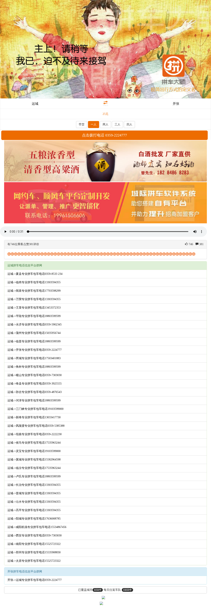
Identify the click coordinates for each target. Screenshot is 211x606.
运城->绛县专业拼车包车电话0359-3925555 (34, 383)
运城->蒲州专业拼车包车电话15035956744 (34, 332)
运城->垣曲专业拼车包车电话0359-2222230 (34, 434)
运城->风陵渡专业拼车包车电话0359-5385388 (35, 425)
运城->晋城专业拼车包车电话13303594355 (34, 493)
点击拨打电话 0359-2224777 (104, 135)
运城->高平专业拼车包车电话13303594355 (34, 510)
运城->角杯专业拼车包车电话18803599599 (34, 366)
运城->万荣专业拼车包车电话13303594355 (34, 299)
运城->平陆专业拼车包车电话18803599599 (34, 316)
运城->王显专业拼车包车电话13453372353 (34, 307)
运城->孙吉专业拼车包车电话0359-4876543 (34, 392)
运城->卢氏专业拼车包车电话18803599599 (34, 476)
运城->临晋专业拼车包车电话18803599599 (34, 341)
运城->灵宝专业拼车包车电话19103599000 (34, 451)
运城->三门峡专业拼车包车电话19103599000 (35, 408)
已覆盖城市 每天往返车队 (105, 589)
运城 (35, 103)
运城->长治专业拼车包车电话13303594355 (34, 484)
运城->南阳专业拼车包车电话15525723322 (34, 543)
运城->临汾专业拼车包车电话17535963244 (34, 468)
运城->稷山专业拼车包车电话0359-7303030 (34, 375)
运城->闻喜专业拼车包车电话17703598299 (34, 290)
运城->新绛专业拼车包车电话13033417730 (34, 417)
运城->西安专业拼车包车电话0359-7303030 (34, 535)
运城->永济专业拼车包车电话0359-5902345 (34, 324)
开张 (176, 103)
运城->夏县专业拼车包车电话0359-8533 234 (34, 273)
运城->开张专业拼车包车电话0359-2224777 (34, 349)
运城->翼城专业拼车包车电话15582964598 (34, 459)
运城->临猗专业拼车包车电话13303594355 (34, 282)
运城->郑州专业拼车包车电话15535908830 (34, 552)
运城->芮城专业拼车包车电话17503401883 (34, 358)
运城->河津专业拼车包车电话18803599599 (34, 400)
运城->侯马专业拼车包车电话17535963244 (34, 442)
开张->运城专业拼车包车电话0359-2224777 (34, 580)
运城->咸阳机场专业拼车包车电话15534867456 (36, 527)
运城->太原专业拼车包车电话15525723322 (34, 560)
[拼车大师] (105, 48)
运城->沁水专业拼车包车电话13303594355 (34, 501)
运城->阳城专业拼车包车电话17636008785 (34, 518)
